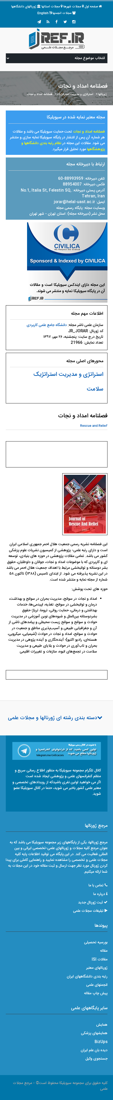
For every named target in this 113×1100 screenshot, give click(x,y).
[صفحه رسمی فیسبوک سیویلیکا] (56, 22)
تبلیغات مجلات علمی (88, 911)
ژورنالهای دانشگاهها (23, 6)
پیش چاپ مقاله (95, 993)
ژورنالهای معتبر (96, 968)
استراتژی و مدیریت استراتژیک (75, 94)
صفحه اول (91, 6)
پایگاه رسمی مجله (69, 208)
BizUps (101, 1042)
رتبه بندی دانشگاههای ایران (87, 976)
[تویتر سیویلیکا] (65, 22)
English (42, 13)
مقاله (103, 951)
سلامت (95, 389)
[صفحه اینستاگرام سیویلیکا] (74, 22)
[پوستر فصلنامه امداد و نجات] (84, 506)
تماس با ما (96, 885)
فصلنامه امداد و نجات (39, 94)
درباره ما (99, 894)
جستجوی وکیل (96, 1059)
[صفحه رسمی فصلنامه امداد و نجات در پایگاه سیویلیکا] (67, 262)
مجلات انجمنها (62, 13)
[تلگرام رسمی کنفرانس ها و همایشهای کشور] (39, 22)
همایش (101, 1025)
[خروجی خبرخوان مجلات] (48, 22)
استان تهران (57, 214)
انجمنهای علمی (96, 985)
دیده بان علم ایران (94, 1050)
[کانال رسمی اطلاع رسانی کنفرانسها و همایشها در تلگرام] (56, 751)
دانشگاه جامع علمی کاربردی (47, 325)
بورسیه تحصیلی (95, 942)
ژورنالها (102, 94)
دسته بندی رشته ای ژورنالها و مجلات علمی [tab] (52, 718)
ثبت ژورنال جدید (90, 903)
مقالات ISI (99, 959)
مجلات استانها (51, 6)
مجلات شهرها (72, 6)
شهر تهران (36, 214)
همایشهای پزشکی (94, 1033)
